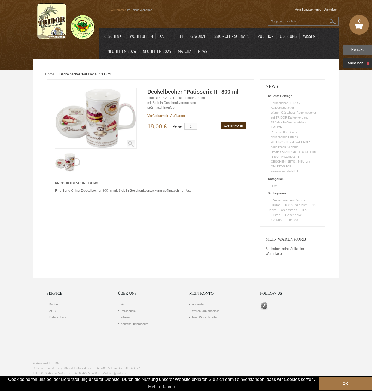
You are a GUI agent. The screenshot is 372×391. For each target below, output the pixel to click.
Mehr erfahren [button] (161, 386)
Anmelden (198, 304)
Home (49, 74)
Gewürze (278, 220)
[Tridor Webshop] (66, 22)
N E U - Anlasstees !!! (285, 156)
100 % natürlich (296, 205)
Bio (304, 210)
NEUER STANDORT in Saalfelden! (293, 151)
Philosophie (128, 310)
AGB (52, 310)
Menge (177, 126)
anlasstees (289, 210)
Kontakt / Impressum (134, 323)
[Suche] (332, 21)
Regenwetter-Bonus (284, 132)
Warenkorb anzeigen (205, 310)
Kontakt (357, 50)
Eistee (275, 215)
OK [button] (345, 383)
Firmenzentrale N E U (285, 171)
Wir (123, 304)
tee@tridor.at (117, 373)
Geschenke (293, 215)
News (274, 185)
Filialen (125, 317)
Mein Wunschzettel (204, 317)
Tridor (275, 205)
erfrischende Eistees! (285, 137)
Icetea (293, 220)
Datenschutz (57, 317)
